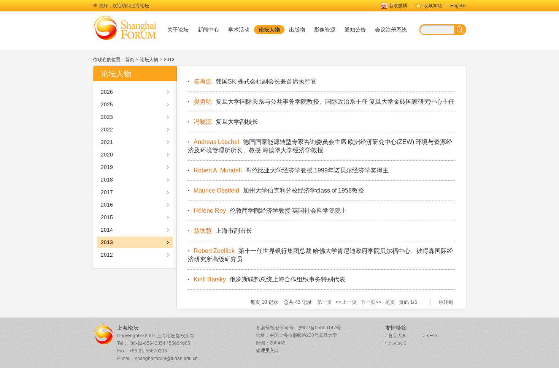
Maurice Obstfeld (216, 190)
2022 (107, 129)
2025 (107, 104)
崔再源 (203, 81)
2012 (107, 255)
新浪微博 (398, 5)
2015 (107, 217)
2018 (107, 180)
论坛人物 (149, 59)
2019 (107, 167)
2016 (107, 205)
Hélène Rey (210, 210)
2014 (107, 230)
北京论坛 (397, 343)
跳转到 (446, 302)
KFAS (432, 335)
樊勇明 (203, 101)
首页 (129, 59)
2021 (107, 142)
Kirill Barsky (210, 279)
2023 (107, 117)
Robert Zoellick (214, 251)
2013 (169, 59)
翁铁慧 (203, 230)
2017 (107, 192)
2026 (107, 92)
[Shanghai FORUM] (125, 27)
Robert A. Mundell (218, 170)
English (458, 5)
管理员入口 (267, 350)
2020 (107, 155)
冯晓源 (203, 121)
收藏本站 (433, 5)
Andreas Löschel (216, 142)
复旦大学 (397, 335)
